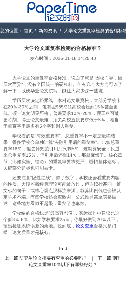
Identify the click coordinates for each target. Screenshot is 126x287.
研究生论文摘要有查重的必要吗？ (53, 258)
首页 (28, 30)
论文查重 (85, 225)
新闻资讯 (48, 30)
